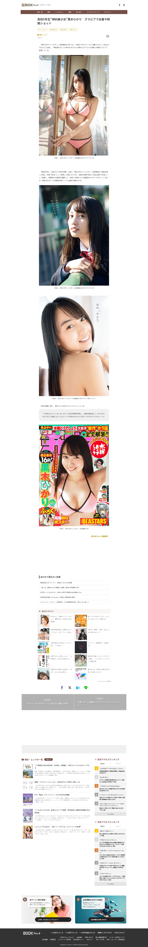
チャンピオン (43, 29)
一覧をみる (49, 759)
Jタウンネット (120, 933)
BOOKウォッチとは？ (67, 937)
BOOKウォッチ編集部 (99, 536)
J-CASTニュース (57, 933)
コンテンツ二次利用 (64, 939)
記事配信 (53, 939)
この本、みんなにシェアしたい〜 (48, 920)
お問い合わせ (89, 937)
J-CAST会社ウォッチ (88, 933)
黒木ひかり (74, 29)
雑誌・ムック (43, 35)
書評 (49, 12)
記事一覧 (40, 12)
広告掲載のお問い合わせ (98, 920)
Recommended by (102, 681)
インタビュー (59, 12)
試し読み (79, 12)
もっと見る (111, 814)
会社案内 (79, 937)
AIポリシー (90, 939)
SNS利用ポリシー (78, 939)
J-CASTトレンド (72, 933)
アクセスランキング (93, 12)
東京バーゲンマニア (105, 933)
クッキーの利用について (117, 937)
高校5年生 (63, 29)
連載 (69, 12)
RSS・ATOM (100, 939)
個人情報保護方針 (101, 937)
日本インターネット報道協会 (115, 939)
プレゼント (107, 12)
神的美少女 (54, 29)
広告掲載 (45, 939)
